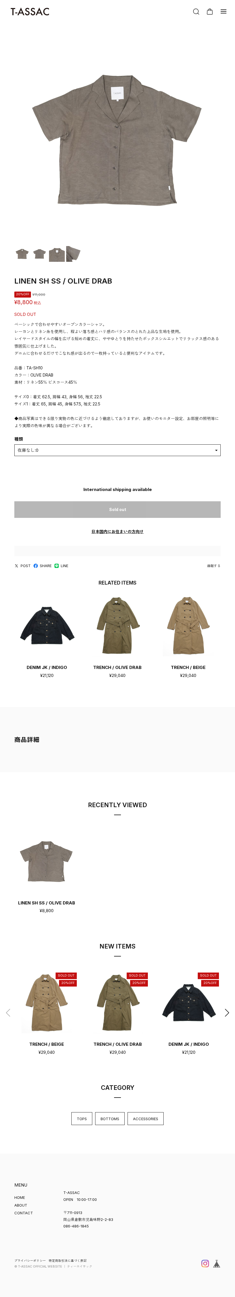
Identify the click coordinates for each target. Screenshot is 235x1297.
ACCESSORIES (145, 1118)
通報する (214, 566)
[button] (227, 1013)
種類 (18, 439)
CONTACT (23, 1213)
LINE (64, 565)
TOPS (82, 1118)
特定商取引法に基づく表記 (68, 1261)
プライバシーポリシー (30, 1261)
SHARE (46, 565)
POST (26, 565)
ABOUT (20, 1205)
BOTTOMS (110, 1118)
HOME (19, 1197)
